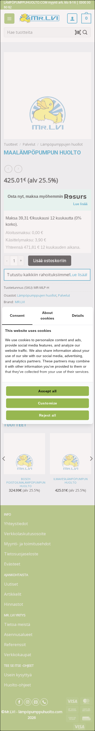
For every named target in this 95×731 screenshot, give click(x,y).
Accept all (47, 391)
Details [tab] (78, 315)
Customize (47, 403)
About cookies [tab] (47, 315)
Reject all (47, 415)
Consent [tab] (17, 315)
